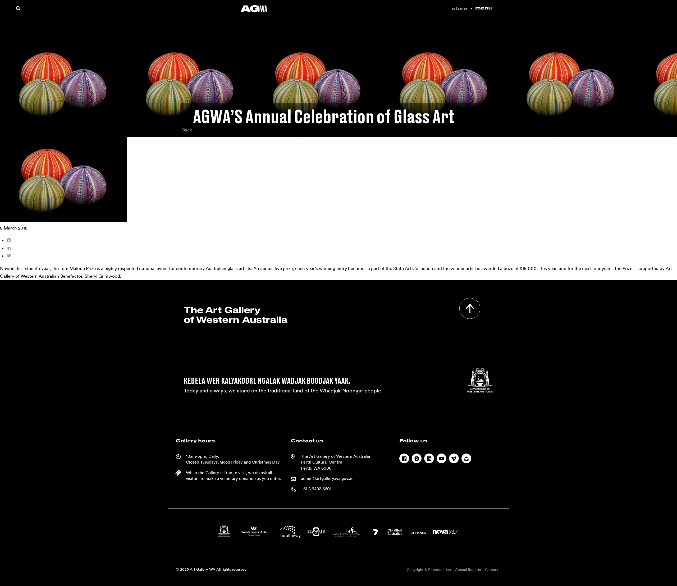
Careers (491, 569)
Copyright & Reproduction (429, 569)
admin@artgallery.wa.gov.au (327, 478)
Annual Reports (468, 569)
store (459, 9)
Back (187, 129)
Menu (483, 8)
